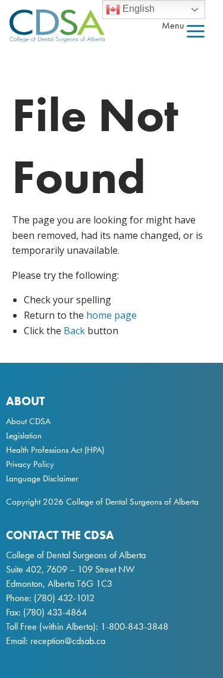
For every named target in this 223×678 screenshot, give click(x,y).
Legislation (24, 435)
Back (74, 330)
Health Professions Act (44, 450)
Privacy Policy (30, 464)
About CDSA (28, 421)
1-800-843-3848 (133, 626)
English (137, 9)
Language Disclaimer (42, 478)
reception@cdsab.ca (67, 641)
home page (111, 315)
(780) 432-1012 (64, 598)
